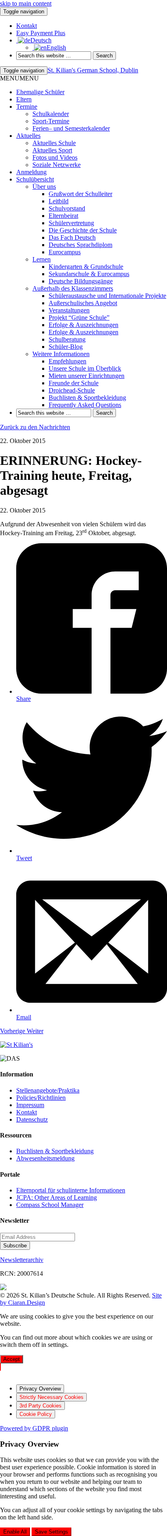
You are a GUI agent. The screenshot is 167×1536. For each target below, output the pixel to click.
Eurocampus (65, 252)
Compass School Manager (50, 1204)
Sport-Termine (50, 121)
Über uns (44, 186)
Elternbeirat (63, 215)
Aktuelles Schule (54, 142)
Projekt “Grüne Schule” (79, 317)
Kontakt (26, 1112)
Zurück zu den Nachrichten (35, 427)
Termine (26, 106)
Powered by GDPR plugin (34, 1428)
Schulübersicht (35, 179)
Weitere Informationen (61, 353)
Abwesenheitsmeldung (45, 1158)
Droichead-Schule (72, 390)
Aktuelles (28, 135)
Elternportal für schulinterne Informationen (70, 1190)
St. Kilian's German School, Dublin (92, 70)
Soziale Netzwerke (56, 164)
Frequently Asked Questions (85, 404)
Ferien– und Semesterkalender (71, 128)
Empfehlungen (67, 361)
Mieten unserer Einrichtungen (86, 375)
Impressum (30, 1104)
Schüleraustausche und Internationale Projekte (107, 295)
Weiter (35, 1031)
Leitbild (59, 201)
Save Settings (51, 1532)
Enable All (15, 1532)
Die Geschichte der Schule (83, 230)
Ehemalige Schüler (40, 92)
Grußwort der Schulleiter (80, 193)
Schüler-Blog (66, 346)
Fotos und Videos (54, 157)
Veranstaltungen (69, 310)
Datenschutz (32, 1119)
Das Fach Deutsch (72, 237)
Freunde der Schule (73, 383)
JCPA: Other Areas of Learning (56, 1197)
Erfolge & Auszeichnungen (83, 324)
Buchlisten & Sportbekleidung (87, 397)
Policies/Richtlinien (41, 1097)
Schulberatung (67, 339)
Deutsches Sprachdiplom (80, 244)
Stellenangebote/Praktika (47, 1090)
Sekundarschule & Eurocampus (89, 273)
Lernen (41, 259)
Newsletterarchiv (21, 1259)
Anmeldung (31, 172)
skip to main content (25, 3)
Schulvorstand (67, 208)
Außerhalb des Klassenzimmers (72, 288)
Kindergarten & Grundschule (86, 266)
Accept (11, 1359)
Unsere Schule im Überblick (85, 368)
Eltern (24, 99)
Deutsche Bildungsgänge (81, 281)
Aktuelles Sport (52, 150)
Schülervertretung (71, 222)
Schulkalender (50, 113)
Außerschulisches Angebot (83, 303)
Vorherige (13, 1031)
